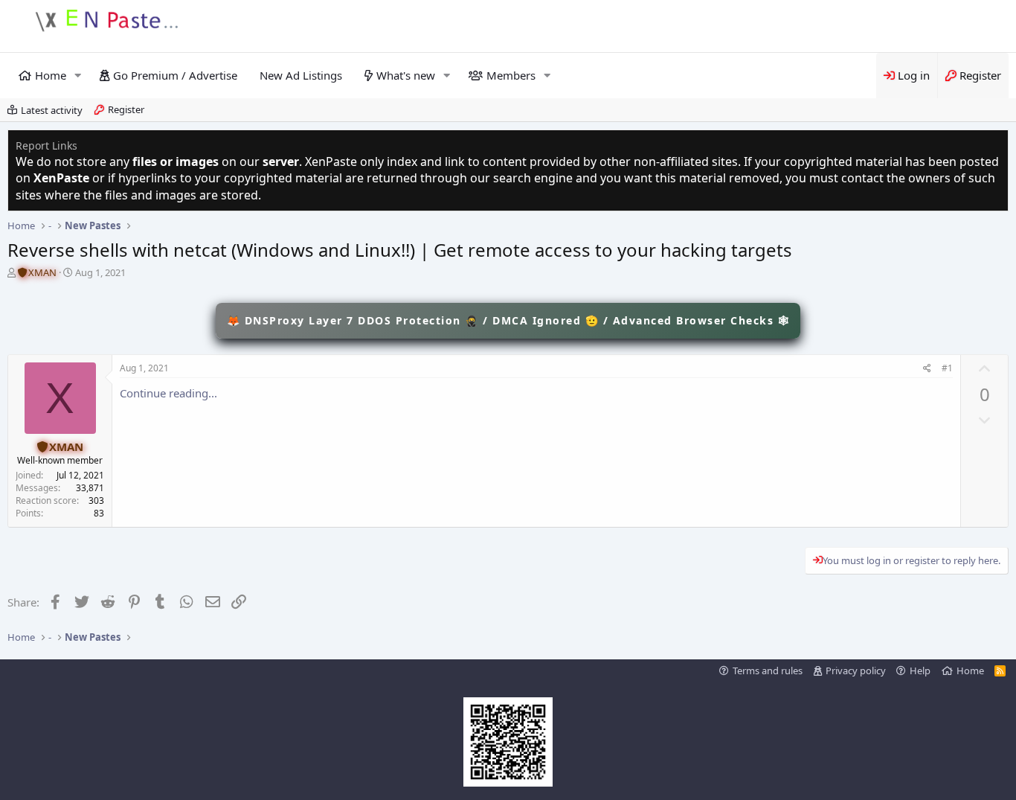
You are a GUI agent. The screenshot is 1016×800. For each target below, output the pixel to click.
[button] (78, 75)
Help (920, 670)
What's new (405, 75)
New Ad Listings (301, 75)
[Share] (927, 368)
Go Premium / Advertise (175, 75)
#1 (947, 368)
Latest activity (52, 110)
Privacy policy (856, 670)
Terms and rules (768, 670)
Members (511, 75)
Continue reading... (168, 392)
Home (50, 75)
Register (126, 109)
